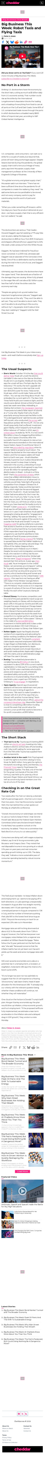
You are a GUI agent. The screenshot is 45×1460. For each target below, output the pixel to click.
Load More (22, 1171)
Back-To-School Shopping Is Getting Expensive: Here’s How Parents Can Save (27, 1222)
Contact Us (27, 1431)
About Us (5, 1431)
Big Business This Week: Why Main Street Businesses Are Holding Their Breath (13, 1099)
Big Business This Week (15, 20)
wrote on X (21, 507)
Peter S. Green (10, 36)
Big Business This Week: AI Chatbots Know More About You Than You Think (13, 1118)
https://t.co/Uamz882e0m (14, 726)
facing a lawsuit (26, 539)
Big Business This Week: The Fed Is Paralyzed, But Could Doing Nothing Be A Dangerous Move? (13, 1138)
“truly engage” (19, 682)
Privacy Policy (6, 1437)
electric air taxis (18, 744)
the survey (32, 420)
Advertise (27, 1428)
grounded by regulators (23, 448)
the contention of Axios (24, 475)
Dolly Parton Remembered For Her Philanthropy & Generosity (25, 1212)
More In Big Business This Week (17, 1055)
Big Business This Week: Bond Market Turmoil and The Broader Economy (14, 1061)
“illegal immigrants (23, 559)
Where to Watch (7, 1428)
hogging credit (10, 524)
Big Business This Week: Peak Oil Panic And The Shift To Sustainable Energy (13, 1080)
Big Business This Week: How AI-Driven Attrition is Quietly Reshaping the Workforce (13, 1157)
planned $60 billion (25, 621)
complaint (36, 639)
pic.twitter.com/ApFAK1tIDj (14, 728)
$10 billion (24, 662)
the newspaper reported (31, 408)
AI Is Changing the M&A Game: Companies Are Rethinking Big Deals (28, 1231)
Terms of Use (6, 1440)
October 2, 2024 (33, 731)
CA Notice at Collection (9, 1442)
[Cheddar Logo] (13, 3)
